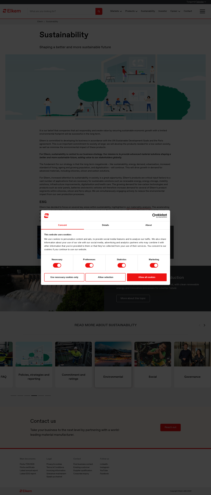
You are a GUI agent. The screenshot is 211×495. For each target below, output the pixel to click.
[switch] (89, 265)
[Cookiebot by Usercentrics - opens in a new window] (154, 215)
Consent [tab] (62, 225)
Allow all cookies (146, 277)
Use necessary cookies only (64, 277)
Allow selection (105, 277)
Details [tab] (105, 225)
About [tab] (148, 225)
